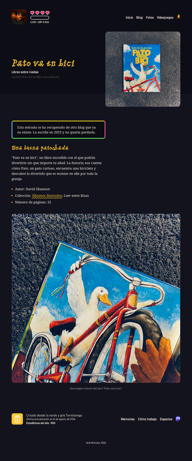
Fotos (150, 17)
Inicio (129, 17)
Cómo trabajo (147, 419)
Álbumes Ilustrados (47, 195)
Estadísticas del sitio (37, 423)
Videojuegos (165, 17)
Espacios (166, 419)
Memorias (128, 419)
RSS (53, 423)
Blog (139, 17)
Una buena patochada (40, 148)
